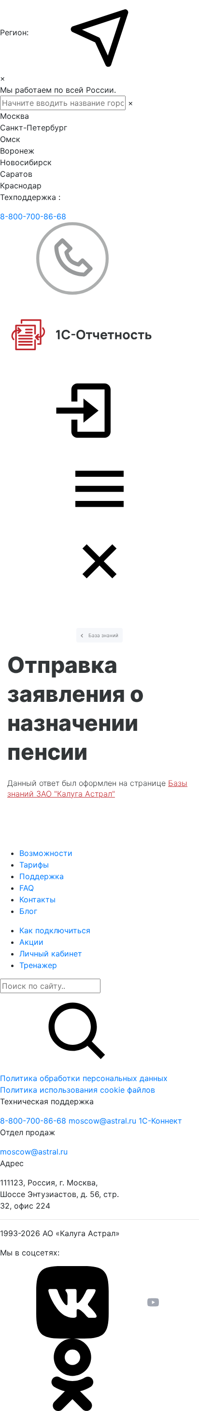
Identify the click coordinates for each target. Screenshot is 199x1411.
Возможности (45, 853)
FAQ (26, 888)
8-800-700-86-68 (33, 216)
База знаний (102, 635)
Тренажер (38, 965)
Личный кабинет (50, 953)
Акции (31, 942)
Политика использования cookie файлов (77, 1090)
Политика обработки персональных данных (84, 1078)
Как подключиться (54, 930)
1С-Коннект (160, 1121)
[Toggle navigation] (99, 525)
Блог (28, 911)
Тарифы (34, 864)
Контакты (37, 899)
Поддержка (41, 876)
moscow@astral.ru (104, 1121)
